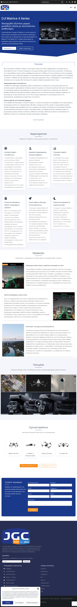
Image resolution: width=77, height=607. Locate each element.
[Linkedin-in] (69, 2)
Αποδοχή (7, 602)
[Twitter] (72, 2)
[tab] (38, 64)
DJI (8, 37)
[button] (38, 588)
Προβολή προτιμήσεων (32, 602)
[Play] (38, 403)
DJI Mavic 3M (63, 453)
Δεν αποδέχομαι (19, 602)
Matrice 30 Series (47, 453)
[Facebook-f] (66, 2)
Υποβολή (33, 510)
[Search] (62, 2)
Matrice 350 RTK (13, 453)
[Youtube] (75, 2)
